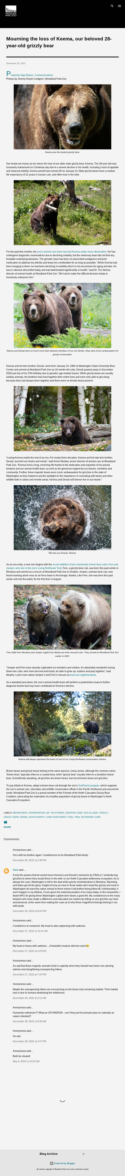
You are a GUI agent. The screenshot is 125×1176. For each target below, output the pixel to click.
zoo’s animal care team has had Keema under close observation (71, 251)
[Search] (112, 5)
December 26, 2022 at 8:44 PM (29, 911)
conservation (36, 813)
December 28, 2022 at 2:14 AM (29, 998)
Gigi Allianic (91, 813)
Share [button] (7, 827)
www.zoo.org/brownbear (83, 675)
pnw (77, 817)
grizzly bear (11, 817)
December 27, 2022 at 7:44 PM (29, 974)
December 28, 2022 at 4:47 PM (29, 1041)
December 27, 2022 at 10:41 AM (30, 931)
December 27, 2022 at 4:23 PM (29, 951)
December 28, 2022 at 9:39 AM (29, 1021)
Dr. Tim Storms (55, 813)
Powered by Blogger (64, 1163)
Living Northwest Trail (60, 817)
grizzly (103, 813)
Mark (15, 870)
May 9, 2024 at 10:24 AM (26, 1061)
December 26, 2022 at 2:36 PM (29, 860)
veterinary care (91, 817)
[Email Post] (5, 823)
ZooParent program (88, 785)
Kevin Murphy (36, 817)
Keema (23, 817)
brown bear (20, 813)
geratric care (73, 813)
